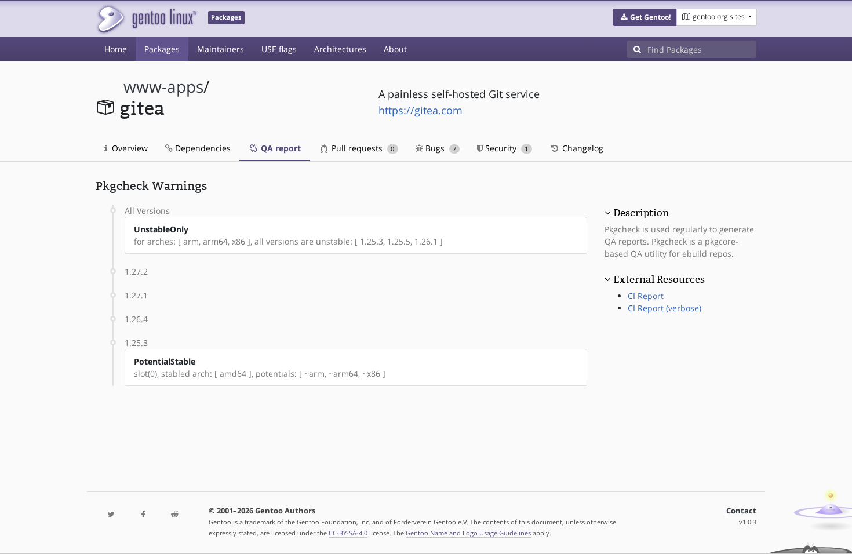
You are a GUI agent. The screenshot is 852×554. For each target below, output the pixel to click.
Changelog (581, 148)
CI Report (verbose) (664, 308)
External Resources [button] (659, 279)
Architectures (340, 48)
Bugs (439, 148)
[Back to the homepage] (146, 19)
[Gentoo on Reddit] (174, 515)
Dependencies (202, 148)
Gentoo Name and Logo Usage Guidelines (468, 533)
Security (505, 148)
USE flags (279, 48)
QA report (279, 148)
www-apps (163, 86)
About (395, 48)
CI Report (646, 295)
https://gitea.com (420, 110)
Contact (741, 511)
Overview (129, 148)
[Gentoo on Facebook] (142, 515)
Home (115, 48)
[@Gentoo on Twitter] (111, 515)
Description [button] (641, 212)
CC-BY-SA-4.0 (348, 533)
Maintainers (220, 48)
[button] (645, 17)
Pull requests (361, 148)
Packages (162, 48)
